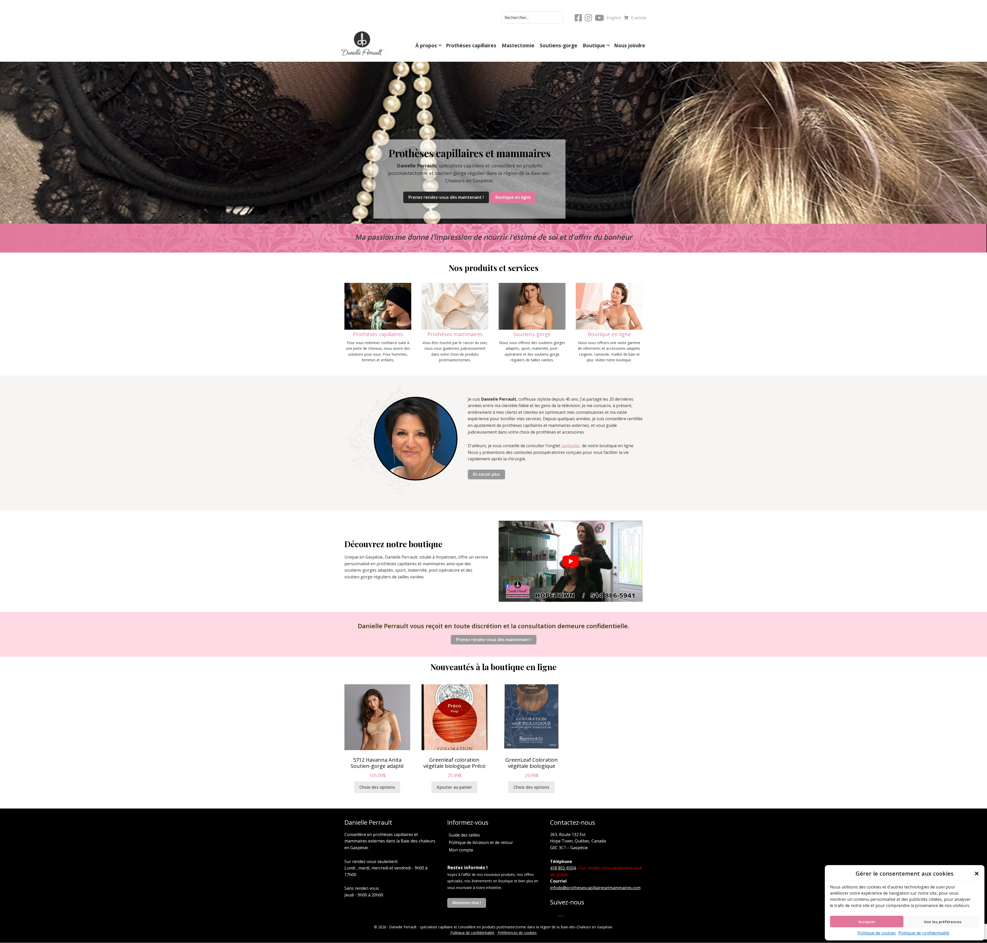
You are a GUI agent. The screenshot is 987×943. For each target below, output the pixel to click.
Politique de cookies (876, 933)
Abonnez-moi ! (466, 903)
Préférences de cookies (517, 932)
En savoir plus (486, 474)
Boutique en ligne (513, 197)
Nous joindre (629, 45)
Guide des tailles (464, 835)
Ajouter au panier (454, 787)
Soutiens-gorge (558, 45)
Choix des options (377, 787)
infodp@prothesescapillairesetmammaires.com (595, 888)
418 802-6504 (563, 868)
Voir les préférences (943, 921)
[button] (976, 873)
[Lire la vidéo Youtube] (571, 561)
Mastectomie (518, 45)
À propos (426, 45)
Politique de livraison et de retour (481, 842)
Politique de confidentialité (923, 933)
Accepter (866, 921)
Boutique (594, 45)
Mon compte (461, 850)
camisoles (571, 445)
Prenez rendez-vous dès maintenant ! (446, 197)
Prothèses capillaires (471, 45)
